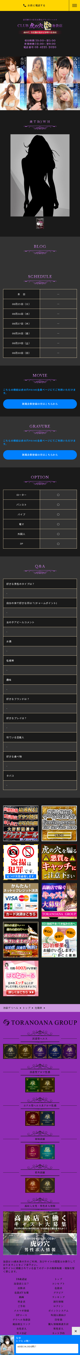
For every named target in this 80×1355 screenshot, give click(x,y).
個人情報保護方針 (58, 1324)
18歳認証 (21, 1279)
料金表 (21, 1302)
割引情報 (58, 1302)
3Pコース (21, 1315)
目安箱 (58, 1320)
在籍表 (58, 1288)
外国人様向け (58, 1315)
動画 (21, 1297)
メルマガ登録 (21, 1311)
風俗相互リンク (21, 1324)
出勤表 (21, 1288)
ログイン (58, 1306)
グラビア (58, 1293)
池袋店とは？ (21, 1284)
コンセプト (58, 1284)
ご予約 (21, 1306)
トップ (58, 1279)
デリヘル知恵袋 (21, 1320)
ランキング (58, 1297)
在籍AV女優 (21, 1293)
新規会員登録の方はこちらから (40, 403)
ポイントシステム (58, 1311)
